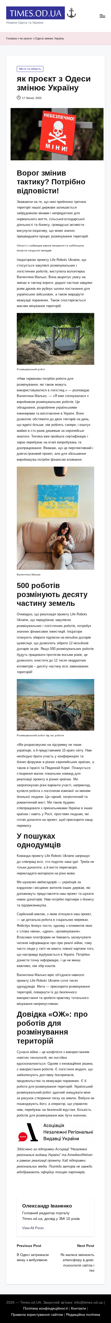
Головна (11, 38)
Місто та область (30, 68)
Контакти (78, 1308)
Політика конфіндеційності (45, 1308)
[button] (33, 1228)
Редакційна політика (83, 1315)
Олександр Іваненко (47, 1206)
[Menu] (102, 16)
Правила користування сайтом (37, 1315)
